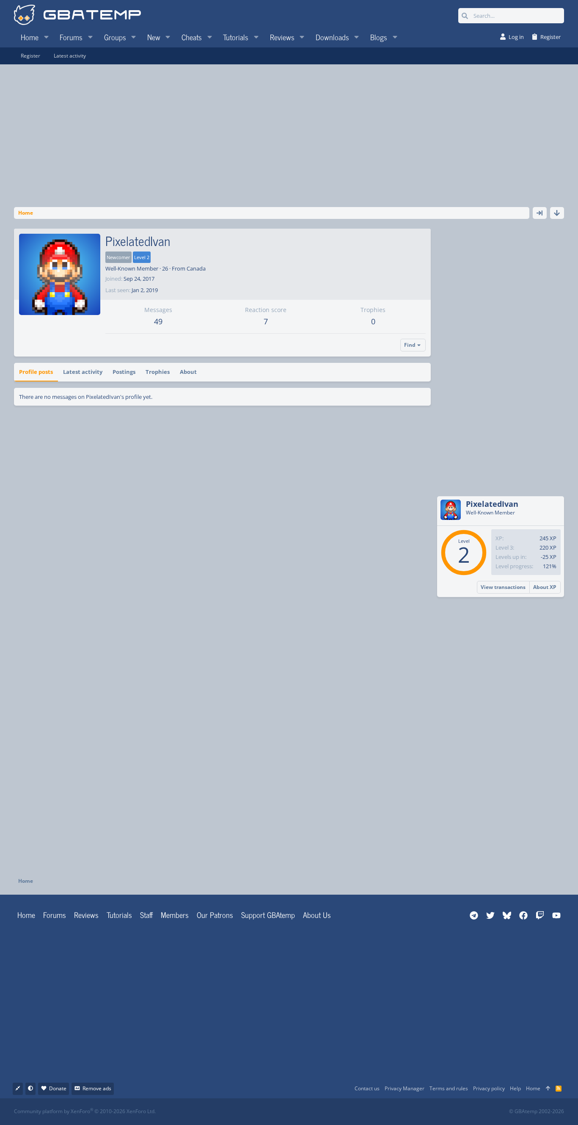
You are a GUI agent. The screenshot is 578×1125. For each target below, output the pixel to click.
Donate (57, 1088)
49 (158, 321)
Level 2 (141, 257)
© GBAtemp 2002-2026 (536, 1111)
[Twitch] (333, 1111)
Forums (54, 914)
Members (175, 914)
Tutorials (119, 914)
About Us (317, 914)
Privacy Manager (404, 1088)
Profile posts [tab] (36, 372)
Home (26, 914)
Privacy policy (489, 1088)
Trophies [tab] (158, 372)
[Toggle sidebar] (540, 213)
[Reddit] (315, 1111)
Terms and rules (448, 1088)
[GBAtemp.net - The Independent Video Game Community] (77, 15)
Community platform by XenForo (85, 1111)
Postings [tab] (124, 372)
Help (515, 1088)
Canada (196, 268)
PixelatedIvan (492, 504)
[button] (46, 36)
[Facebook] (296, 1111)
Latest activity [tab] (82, 372)
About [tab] (188, 372)
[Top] (548, 1089)
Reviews (86, 914)
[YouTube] (371, 1111)
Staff (146, 914)
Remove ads (97, 1088)
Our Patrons (215, 914)
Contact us (367, 1088)
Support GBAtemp (268, 914)
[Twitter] (352, 1111)
